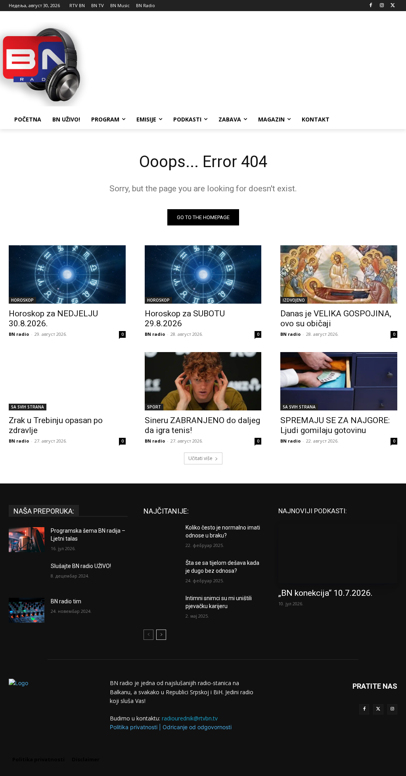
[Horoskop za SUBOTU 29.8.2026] (203, 274)
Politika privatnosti (133, 727)
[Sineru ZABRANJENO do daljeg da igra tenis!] (203, 381)
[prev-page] (148, 635)
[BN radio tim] (26, 610)
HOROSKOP (22, 300)
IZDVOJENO (294, 300)
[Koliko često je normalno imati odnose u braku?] (161, 536)
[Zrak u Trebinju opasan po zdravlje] (67, 381)
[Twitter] (378, 709)
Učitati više (200, 458)
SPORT (154, 407)
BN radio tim (66, 601)
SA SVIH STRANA (27, 407)
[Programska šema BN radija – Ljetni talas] (26, 539)
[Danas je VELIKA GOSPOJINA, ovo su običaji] (338, 274)
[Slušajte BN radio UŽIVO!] (26, 574)
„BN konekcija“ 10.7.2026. (325, 593)
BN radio (19, 334)
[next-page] (161, 635)
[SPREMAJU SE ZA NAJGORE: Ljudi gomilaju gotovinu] (338, 381)
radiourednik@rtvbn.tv (190, 718)
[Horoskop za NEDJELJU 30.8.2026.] (67, 274)
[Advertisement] (194, 63)
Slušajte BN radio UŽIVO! (81, 566)
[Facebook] (370, 5)
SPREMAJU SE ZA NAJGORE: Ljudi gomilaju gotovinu (335, 425)
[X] (392, 5)
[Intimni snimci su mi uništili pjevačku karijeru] (161, 607)
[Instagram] (381, 5)
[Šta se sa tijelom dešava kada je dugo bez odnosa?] (161, 571)
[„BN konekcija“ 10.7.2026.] (337, 553)
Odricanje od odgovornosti (197, 727)
